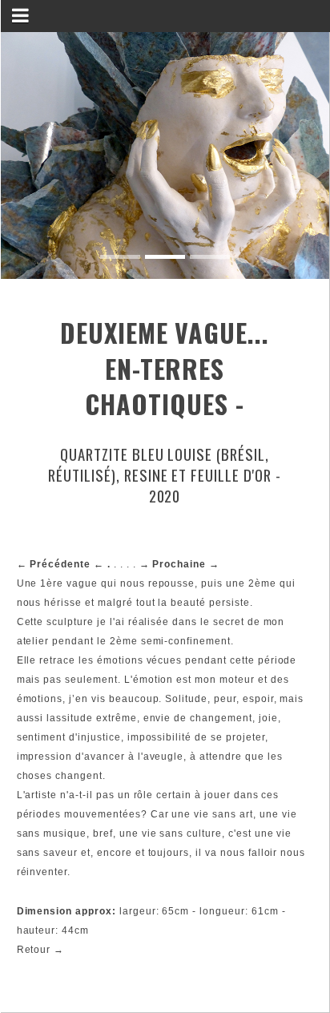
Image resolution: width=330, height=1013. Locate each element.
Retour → (41, 949)
